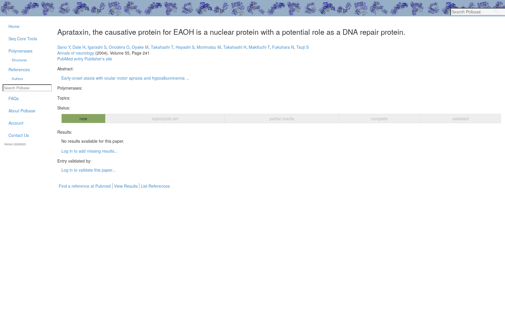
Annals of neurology (75, 53)
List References (155, 186)
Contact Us (18, 135)
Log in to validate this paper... (88, 170)
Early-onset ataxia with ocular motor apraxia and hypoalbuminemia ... (125, 78)
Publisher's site (98, 59)
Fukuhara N (283, 47)
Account (15, 123)
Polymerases (20, 51)
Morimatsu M (209, 47)
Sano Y (63, 47)
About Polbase (21, 111)
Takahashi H (234, 47)
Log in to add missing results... (89, 151)
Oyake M (140, 47)
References (19, 69)
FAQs (13, 98)
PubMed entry (70, 59)
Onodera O (119, 47)
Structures (19, 59)
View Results (126, 186)
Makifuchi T (259, 47)
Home (14, 26)
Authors (17, 78)
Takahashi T (162, 47)
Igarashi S (97, 47)
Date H (78, 47)
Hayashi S (185, 47)
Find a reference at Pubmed (85, 186)
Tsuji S (302, 47)
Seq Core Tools (22, 38)
